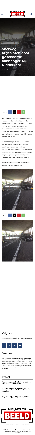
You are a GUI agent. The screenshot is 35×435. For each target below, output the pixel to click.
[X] (14, 112)
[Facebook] (10, 112)
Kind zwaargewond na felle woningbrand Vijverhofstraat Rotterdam (16, 383)
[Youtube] (20, 345)
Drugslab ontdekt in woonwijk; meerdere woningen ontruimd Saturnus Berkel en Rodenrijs (17, 390)
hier (23, 367)
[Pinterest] (19, 112)
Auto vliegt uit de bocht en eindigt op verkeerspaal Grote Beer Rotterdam (15, 397)
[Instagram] (9, 345)
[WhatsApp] (23, 112)
